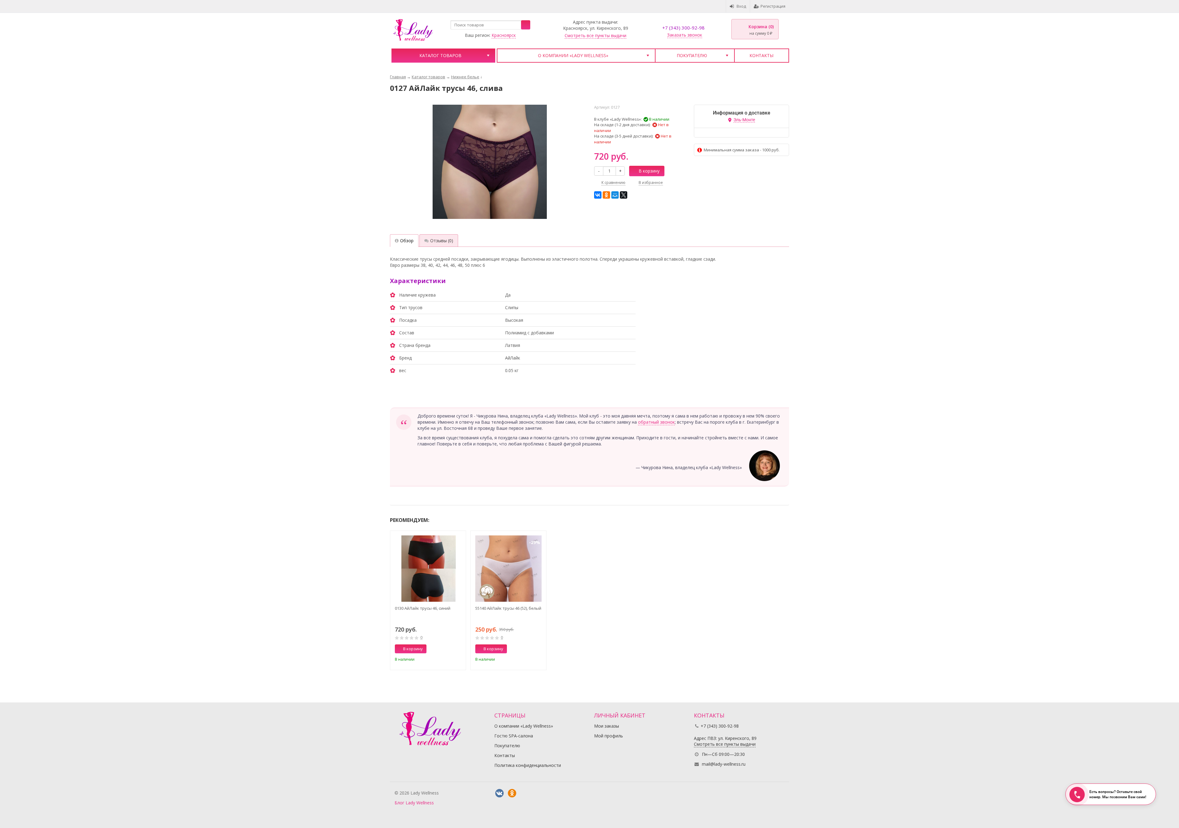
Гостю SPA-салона (513, 736)
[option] (428, 601)
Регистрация (773, 6)
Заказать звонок (684, 35)
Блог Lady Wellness (414, 803)
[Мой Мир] (615, 195)
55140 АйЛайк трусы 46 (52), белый (508, 608)
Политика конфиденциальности (527, 765)
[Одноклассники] (606, 195)
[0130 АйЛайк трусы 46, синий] (428, 568)
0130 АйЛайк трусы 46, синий (422, 608)
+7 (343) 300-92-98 (683, 28)
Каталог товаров (440, 55)
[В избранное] (459, 658)
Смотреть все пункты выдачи (595, 35)
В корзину (649, 171)
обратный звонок (656, 422)
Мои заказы (606, 726)
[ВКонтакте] (597, 195)
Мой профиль (608, 736)
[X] (623, 195)
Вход (741, 6)
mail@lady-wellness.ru (723, 764)
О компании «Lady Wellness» (573, 55)
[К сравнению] (449, 658)
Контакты (761, 55)
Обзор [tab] (407, 240)
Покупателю (692, 55)
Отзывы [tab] (441, 240)
